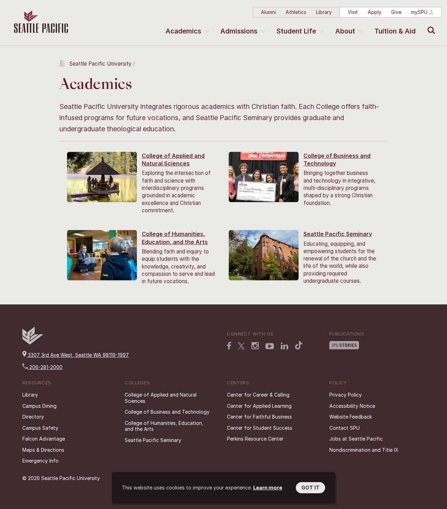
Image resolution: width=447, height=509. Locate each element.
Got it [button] (310, 487)
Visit (353, 12)
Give (396, 12)
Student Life (296, 31)
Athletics (296, 12)
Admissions (238, 31)
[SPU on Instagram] (255, 346)
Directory (33, 417)
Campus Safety (40, 428)
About (345, 31)
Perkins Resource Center (255, 439)
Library (324, 12)
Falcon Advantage (43, 439)
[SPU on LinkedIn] (284, 346)
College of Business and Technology (167, 412)
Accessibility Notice (352, 406)
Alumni (268, 12)
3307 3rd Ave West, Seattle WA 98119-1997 (78, 355)
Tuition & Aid (395, 31)
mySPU (419, 12)
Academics (183, 31)
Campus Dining (39, 406)
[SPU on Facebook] (229, 346)
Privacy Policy (345, 395)
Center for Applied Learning (259, 406)
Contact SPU (344, 428)
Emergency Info (40, 461)
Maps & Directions (43, 450)
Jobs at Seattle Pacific (356, 439)
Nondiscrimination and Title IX (363, 450)
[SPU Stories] (344, 346)
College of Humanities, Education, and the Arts (164, 426)
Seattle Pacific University (100, 63)
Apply (374, 12)
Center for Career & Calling (258, 395)
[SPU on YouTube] (269, 347)
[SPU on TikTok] (298, 346)
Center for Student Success (259, 428)
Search (430, 25)
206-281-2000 (45, 367)
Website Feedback (350, 417)
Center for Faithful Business (259, 417)
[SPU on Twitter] (241, 346)
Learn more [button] (267, 487)
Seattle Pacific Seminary (337, 233)
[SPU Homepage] (32, 343)
